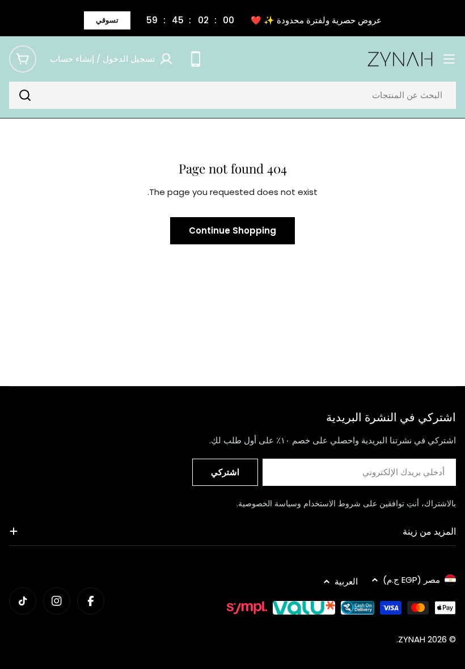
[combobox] (232, 95)
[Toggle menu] (449, 59)
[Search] (25, 95)
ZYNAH (411, 639)
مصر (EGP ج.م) (411, 580)
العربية (346, 581)
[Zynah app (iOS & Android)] (196, 59)
